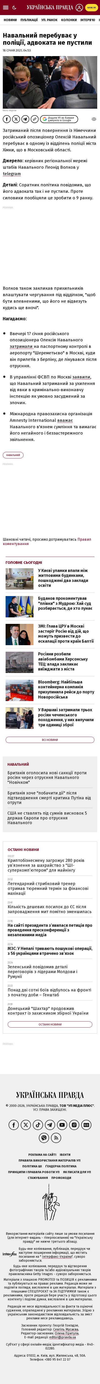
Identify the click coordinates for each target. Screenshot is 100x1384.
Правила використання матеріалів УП (49, 1160)
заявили (81, 377)
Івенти (65, 1154)
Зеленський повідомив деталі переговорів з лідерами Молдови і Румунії (42, 971)
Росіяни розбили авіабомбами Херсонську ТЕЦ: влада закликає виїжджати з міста (63, 661)
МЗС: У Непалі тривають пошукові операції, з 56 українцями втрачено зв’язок (50, 951)
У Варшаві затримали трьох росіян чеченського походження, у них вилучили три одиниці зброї (66, 717)
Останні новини (23, 850)
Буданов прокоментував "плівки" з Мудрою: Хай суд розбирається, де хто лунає (65, 603)
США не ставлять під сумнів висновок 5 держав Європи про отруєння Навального (47, 818)
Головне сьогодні (24, 562)
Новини (10, 20)
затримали (22, 346)
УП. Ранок (49, 20)
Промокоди (61, 1178)
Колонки (69, 20)
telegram (12, 173)
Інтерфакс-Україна (57, 1257)
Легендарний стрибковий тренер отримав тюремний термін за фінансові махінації (48, 888)
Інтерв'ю (87, 20)
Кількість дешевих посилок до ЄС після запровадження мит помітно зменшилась (50, 909)
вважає (65, 420)
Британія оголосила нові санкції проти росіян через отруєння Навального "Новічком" (47, 777)
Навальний (13, 455)
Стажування (38, 1178)
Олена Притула (66, 1333)
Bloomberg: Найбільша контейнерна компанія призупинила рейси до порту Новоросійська (66, 689)
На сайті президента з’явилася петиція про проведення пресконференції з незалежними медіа (50, 930)
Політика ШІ (32, 1166)
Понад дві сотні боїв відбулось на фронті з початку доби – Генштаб (49, 992)
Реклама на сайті (42, 1154)
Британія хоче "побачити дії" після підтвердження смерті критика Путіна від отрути (49, 797)
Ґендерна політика (61, 1166)
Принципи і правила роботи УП (34, 1172)
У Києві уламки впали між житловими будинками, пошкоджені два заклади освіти (63, 578)
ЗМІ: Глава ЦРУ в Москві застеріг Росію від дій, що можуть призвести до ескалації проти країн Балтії (66, 634)
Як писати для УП (77, 1172)
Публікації (29, 20)
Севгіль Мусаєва (65, 1329)
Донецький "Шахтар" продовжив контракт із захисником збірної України (48, 1011)
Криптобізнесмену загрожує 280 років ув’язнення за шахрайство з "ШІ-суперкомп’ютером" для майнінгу (46, 865)
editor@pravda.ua (62, 1337)
